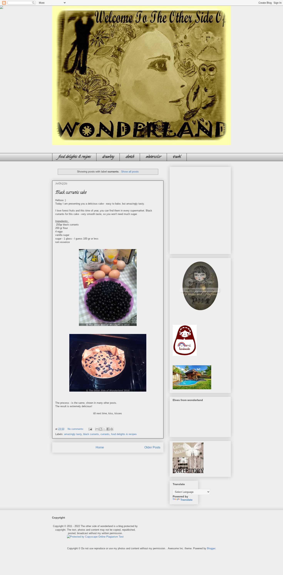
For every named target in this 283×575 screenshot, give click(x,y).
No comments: (76, 429)
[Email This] (97, 429)
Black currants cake (70, 193)
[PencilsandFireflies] (200, 311)
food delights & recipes (74, 157)
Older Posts (152, 447)
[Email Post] (90, 429)
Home (100, 447)
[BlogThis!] (101, 429)
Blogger (211, 548)
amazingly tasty (73, 434)
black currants (91, 434)
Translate (186, 499)
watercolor (153, 157)
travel (177, 157)
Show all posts (130, 171)
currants (105, 434)
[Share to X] (104, 429)
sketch (130, 157)
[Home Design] (192, 388)
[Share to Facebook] (108, 429)
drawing (108, 157)
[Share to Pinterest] (112, 429)
